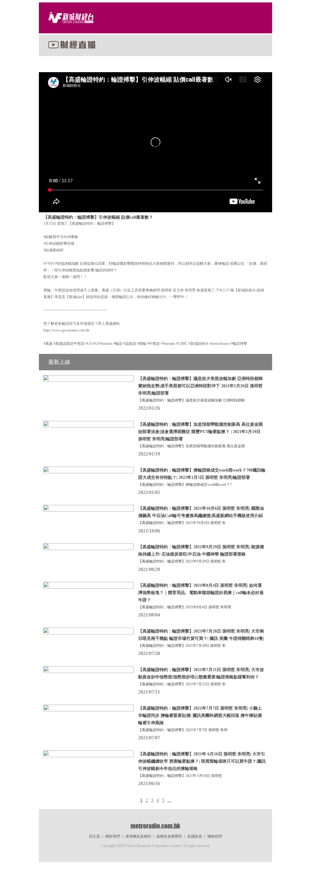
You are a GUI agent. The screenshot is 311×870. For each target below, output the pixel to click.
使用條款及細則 (138, 836)
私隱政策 (194, 836)
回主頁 (94, 836)
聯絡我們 (214, 836)
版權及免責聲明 (169, 836)
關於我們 (112, 836)
